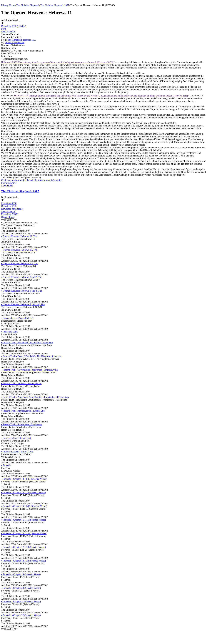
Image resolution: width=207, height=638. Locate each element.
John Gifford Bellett (14, 42)
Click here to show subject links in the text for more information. (32, 180)
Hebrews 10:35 (57, 62)
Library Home (8, 5)
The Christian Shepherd (27, 5)
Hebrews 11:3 (101, 95)
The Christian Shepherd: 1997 (54, 5)
